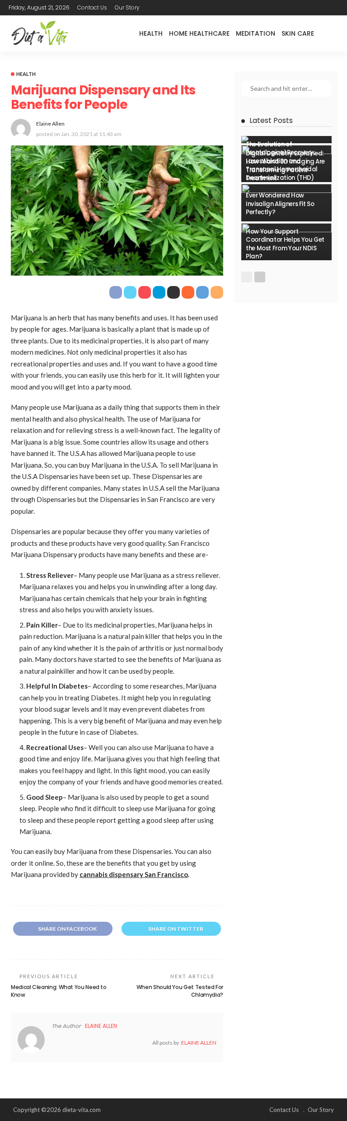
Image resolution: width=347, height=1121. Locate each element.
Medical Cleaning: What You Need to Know (59, 991)
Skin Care (297, 33)
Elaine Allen (50, 123)
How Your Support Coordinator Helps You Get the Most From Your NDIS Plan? (285, 244)
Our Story (127, 7)
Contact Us (92, 7)
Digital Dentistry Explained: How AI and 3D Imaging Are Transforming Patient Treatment (285, 166)
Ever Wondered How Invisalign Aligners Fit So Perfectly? (280, 203)
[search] (331, 33)
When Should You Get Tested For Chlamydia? (179, 991)
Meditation (255, 33)
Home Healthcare (199, 33)
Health (151, 33)
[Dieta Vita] (39, 33)
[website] (54, 1042)
